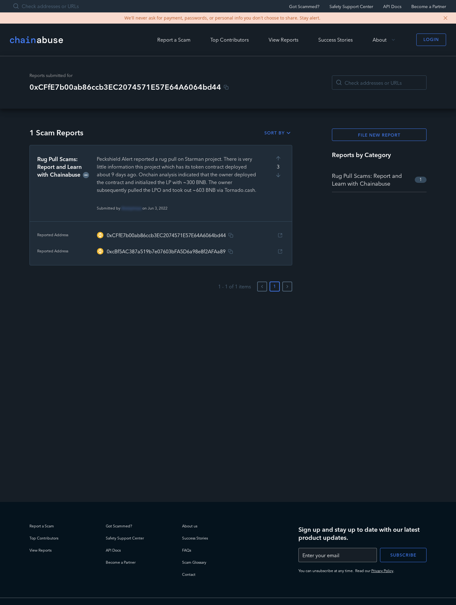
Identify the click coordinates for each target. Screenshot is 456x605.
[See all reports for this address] (280, 235)
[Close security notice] (445, 18)
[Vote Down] (278, 175)
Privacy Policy (382, 570)
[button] (161, 205)
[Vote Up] (278, 158)
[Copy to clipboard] (226, 87)
